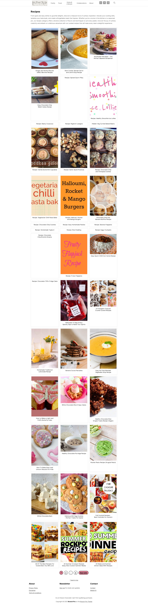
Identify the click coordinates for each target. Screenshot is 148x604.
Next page (83, 573)
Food (60, 3)
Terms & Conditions (35, 593)
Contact (92, 588)
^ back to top (74, 580)
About (91, 3)
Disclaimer (32, 590)
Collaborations (82, 3)
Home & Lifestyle (69, 3)
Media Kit (93, 590)
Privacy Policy (33, 588)
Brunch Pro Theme (86, 601)
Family (53, 3)
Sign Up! (62, 588)
